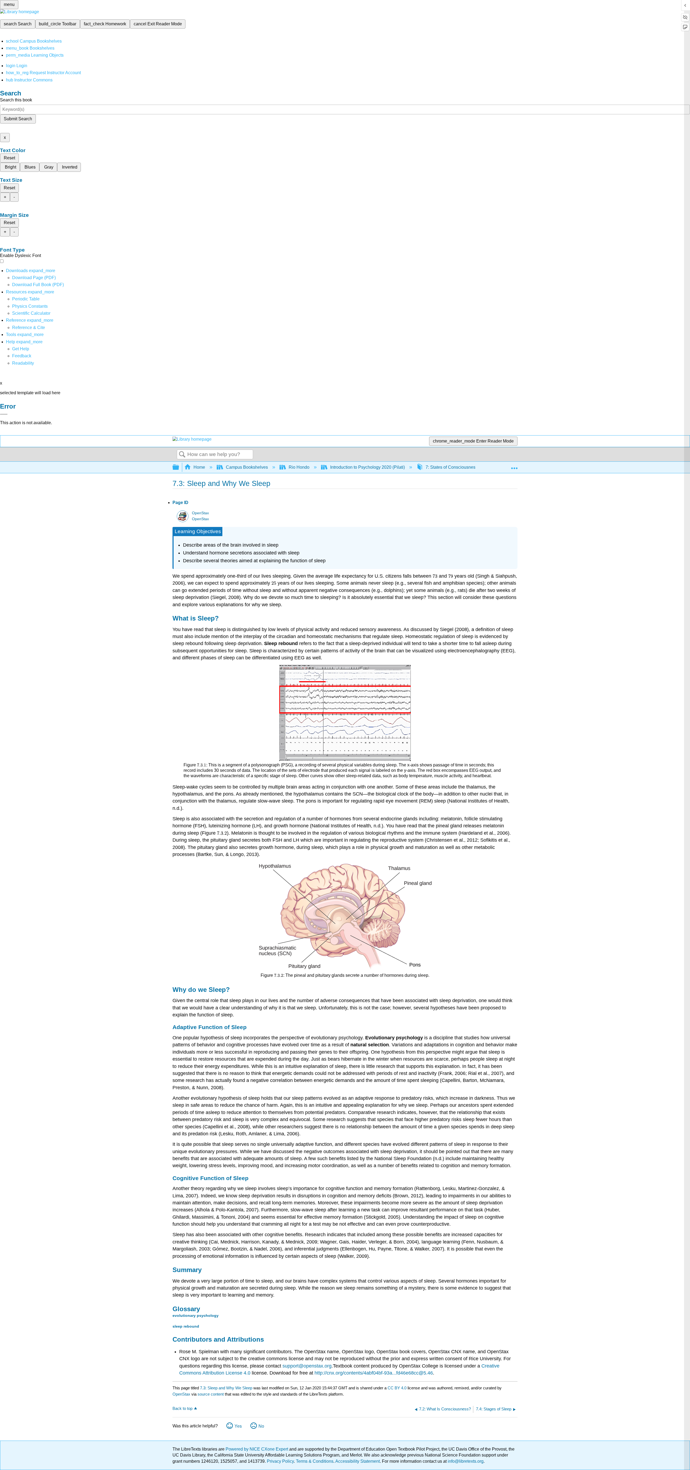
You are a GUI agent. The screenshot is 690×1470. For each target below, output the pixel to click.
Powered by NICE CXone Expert (257, 1449)
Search (182, 454)
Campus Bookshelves (247, 467)
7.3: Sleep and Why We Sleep (226, 1388)
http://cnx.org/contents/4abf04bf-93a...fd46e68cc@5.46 (374, 1373)
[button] (21, 356)
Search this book (16, 100)
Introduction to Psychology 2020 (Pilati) (367, 467)
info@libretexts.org (465, 1461)
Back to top (182, 1408)
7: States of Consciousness (452, 467)
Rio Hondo (299, 467)
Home (199, 467)
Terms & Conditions (314, 1461)
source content (211, 1394)
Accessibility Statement (357, 1461)
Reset (9, 158)
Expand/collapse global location (514, 466)
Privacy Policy (280, 1461)
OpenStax (200, 513)
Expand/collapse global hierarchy (179, 467)
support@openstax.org (307, 1366)
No (261, 1426)
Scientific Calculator (31, 313)
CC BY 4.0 (397, 1388)
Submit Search (18, 118)
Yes (238, 1426)
